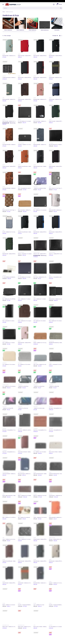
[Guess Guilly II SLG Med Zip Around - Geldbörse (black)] (40, 464)
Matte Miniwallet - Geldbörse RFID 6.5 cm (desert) (56, 561)
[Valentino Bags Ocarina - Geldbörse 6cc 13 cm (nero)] (25, 529)
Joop (50, 186)
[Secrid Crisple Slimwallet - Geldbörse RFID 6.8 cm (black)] (9, 573)
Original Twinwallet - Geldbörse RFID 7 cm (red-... (25, 55)
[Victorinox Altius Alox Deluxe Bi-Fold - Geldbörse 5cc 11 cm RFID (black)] (56, 134)
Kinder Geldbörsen (32, 30)
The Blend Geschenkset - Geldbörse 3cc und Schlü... (9, 77)
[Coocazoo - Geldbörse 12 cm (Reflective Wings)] (40, 178)
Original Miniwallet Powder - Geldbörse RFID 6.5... (40, 166)
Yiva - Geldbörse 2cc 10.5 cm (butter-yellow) (9, 364)
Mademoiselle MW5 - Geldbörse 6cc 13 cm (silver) (56, 210)
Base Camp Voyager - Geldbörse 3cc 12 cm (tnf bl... (40, 121)
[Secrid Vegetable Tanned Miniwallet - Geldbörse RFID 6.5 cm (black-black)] (25, 222)
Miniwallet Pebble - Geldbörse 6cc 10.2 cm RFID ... (9, 55)
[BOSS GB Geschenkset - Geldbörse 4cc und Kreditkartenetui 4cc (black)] (56, 289)
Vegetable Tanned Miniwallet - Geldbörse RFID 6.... (25, 166)
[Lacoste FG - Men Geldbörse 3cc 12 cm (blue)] (25, 267)
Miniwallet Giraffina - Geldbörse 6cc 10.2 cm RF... (40, 582)
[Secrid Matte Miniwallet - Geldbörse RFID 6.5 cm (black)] (56, 46)
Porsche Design (21, 252)
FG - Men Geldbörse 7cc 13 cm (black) (55, 626)
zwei (3, 97)
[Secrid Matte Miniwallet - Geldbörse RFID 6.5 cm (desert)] (56, 551)
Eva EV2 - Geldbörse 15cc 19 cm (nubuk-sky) (9, 231)
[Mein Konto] (53, 4)
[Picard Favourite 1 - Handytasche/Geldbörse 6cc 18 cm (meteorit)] (56, 595)
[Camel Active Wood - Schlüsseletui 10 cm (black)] (9, 311)
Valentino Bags (21, 537)
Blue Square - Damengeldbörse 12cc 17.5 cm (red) (56, 408)
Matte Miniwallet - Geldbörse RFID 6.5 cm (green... (9, 253)
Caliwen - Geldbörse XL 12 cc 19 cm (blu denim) (40, 517)
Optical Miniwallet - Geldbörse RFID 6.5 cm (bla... (40, 561)
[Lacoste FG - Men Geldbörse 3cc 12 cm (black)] (25, 111)
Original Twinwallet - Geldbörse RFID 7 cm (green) (56, 121)
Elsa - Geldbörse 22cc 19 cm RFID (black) (9, 298)
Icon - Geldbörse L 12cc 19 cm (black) (39, 451)
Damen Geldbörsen (8, 30)
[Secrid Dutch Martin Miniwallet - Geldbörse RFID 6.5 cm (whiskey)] (9, 178)
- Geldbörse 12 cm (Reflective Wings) (39, 188)
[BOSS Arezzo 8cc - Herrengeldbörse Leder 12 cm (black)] (56, 267)
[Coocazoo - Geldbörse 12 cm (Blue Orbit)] (56, 376)
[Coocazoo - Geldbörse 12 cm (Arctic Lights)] (40, 398)
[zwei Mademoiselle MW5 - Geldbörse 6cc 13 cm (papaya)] (56, 507)
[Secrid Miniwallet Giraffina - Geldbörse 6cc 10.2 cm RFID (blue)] (40, 573)
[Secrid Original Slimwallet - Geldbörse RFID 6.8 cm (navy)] (25, 551)
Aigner (34, 341)
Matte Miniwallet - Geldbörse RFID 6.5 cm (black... (40, 77)
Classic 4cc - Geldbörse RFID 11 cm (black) (56, 253)
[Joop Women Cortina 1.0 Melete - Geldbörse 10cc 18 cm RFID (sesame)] (40, 617)
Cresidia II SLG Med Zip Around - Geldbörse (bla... (56, 473)
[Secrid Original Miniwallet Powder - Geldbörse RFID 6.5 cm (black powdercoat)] (40, 156)
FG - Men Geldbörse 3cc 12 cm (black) (24, 121)
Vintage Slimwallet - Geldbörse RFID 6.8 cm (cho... (25, 99)
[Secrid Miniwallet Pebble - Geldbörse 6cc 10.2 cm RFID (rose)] (40, 89)
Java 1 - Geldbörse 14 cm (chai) (38, 604)
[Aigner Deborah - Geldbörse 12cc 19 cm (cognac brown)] (40, 333)
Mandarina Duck (5, 625)
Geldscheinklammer (45, 30)
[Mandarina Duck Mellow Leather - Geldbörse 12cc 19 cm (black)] (25, 617)
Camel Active (4, 319)
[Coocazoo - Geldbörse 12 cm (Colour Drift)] (9, 398)
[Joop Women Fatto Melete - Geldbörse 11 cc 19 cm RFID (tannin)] (25, 200)
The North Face (36, 119)
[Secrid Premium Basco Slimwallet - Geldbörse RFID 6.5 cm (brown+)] (25, 442)
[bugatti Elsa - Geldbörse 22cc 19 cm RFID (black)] (9, 289)
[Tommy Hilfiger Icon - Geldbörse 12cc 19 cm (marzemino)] (9, 376)
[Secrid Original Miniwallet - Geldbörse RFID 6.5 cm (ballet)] (25, 333)
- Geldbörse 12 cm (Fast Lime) (23, 408)
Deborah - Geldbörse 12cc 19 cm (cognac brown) (40, 342)
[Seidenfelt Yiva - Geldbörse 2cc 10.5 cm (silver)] (25, 354)
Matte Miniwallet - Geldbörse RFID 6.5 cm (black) (56, 55)
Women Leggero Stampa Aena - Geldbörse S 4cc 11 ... (9, 495)
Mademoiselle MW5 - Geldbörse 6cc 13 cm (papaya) (56, 517)
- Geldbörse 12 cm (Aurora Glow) (38, 386)
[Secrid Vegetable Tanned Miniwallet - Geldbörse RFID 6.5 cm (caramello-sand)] (25, 156)
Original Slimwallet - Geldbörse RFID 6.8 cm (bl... (56, 166)
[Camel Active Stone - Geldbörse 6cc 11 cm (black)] (9, 333)
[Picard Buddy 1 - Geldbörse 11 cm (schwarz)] (9, 595)
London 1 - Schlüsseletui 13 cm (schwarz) (56, 364)
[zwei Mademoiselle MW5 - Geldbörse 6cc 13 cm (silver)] (56, 200)
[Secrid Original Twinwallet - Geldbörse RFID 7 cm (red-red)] (25, 46)
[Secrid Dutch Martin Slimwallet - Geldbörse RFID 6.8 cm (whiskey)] (9, 134)
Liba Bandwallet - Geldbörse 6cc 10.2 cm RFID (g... (25, 582)
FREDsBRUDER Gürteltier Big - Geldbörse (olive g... (56, 342)
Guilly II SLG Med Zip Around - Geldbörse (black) (40, 473)
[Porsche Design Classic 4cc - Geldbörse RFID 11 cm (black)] (56, 244)
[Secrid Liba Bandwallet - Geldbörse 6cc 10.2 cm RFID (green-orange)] (25, 573)
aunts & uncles (5, 472)
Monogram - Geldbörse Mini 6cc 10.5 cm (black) (56, 539)
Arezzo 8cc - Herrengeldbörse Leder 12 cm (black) (56, 277)
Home (4, 11)
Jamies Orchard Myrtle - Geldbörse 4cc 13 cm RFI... (9, 473)
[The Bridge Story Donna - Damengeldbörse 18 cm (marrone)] (40, 420)
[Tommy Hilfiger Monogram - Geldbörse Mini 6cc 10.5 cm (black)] (56, 529)
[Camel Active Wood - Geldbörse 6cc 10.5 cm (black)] (56, 311)
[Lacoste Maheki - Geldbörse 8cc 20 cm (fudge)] (25, 485)
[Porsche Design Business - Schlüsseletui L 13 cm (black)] (25, 244)
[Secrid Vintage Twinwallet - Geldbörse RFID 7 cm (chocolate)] (9, 156)
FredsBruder (51, 341)
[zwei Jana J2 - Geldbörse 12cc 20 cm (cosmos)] (9, 529)
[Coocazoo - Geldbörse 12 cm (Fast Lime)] (25, 398)
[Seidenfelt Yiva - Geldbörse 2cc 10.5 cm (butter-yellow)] (9, 354)
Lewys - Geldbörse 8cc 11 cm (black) (39, 298)
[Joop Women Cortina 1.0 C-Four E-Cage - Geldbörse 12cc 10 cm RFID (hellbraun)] (9, 200)
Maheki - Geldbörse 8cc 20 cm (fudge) (24, 495)
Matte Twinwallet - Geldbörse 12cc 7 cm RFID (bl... (9, 121)
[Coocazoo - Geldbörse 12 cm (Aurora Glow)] (40, 376)
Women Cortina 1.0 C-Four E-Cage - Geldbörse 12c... (56, 188)
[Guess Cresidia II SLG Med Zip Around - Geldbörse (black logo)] (56, 464)
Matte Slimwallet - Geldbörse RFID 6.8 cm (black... (25, 77)
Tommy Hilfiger (36, 208)
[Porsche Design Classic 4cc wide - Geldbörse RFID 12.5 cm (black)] (40, 244)
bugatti (4, 297)
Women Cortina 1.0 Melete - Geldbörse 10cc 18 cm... (56, 451)
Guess (34, 472)
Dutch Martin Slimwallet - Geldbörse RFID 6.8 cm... (9, 144)
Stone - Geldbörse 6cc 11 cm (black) (8, 342)
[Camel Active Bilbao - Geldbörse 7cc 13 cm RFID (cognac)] (9, 507)
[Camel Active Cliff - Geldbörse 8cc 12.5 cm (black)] (40, 311)
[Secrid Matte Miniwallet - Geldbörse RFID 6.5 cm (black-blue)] (40, 222)
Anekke (19, 515)
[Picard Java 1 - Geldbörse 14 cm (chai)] (40, 595)
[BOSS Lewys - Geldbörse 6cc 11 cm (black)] (25, 289)
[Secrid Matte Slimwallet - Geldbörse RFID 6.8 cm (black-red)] (25, 67)
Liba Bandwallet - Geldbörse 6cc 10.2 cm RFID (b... (56, 77)
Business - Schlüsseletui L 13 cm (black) (24, 253)
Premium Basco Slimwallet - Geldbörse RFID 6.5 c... (25, 451)
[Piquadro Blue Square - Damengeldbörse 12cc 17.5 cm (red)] (56, 398)
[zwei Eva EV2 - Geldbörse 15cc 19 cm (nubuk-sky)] (9, 222)
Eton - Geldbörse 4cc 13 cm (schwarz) (39, 210)
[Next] (62, 24)
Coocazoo (35, 186)
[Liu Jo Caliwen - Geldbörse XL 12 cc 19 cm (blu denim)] (40, 507)
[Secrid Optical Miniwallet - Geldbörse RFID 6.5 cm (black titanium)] (40, 551)
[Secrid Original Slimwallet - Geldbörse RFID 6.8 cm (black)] (56, 156)
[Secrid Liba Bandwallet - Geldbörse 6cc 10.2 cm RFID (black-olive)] (56, 67)
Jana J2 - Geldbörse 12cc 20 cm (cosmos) (9, 539)
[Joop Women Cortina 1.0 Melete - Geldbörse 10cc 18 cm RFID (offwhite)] (56, 442)
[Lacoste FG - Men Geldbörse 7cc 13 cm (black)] (56, 617)
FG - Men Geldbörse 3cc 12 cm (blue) (24, 277)
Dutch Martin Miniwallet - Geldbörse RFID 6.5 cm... (9, 188)
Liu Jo (34, 515)
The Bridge (20, 428)
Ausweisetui (56, 30)
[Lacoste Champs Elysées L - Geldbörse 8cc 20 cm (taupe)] (56, 485)
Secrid (3, 54)
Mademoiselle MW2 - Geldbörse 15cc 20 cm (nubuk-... (40, 144)
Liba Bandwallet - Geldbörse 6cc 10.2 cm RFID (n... (56, 99)
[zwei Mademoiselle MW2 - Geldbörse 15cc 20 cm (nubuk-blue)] (40, 134)
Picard (50, 581)
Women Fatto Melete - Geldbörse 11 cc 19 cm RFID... (25, 210)
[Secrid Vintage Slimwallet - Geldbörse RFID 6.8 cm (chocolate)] (25, 89)
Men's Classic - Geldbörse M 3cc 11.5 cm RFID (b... (40, 277)
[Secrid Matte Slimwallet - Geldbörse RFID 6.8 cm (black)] (40, 46)
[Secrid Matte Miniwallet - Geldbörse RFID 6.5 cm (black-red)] (40, 67)
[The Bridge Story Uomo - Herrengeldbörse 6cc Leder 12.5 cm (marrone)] (9, 442)
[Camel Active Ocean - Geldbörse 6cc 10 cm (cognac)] (25, 311)
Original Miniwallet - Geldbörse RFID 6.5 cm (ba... (25, 342)
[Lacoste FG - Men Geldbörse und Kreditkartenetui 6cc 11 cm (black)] (9, 267)
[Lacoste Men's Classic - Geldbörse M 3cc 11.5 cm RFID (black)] (40, 267)
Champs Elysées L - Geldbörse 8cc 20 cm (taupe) (56, 495)
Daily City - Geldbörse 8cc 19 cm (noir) (39, 495)
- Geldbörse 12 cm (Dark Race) (23, 386)
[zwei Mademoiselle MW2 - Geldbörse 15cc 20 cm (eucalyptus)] (9, 89)
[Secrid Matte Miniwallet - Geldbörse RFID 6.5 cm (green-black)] (9, 244)
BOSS (19, 186)
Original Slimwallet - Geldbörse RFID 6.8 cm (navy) (25, 561)
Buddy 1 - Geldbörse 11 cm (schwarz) (8, 604)
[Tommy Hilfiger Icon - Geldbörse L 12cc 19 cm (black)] (40, 442)
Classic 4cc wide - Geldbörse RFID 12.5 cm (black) (40, 253)
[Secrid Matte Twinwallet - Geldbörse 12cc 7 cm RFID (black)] (9, 111)
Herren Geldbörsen (20, 30)
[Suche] (60, 8)
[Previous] (2, 24)
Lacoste (19, 119)
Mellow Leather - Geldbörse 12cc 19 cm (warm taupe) (9, 626)
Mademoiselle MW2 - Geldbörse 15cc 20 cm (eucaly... (9, 99)
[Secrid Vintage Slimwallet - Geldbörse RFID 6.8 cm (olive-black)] (40, 529)
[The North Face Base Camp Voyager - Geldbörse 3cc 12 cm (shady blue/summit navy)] (25, 464)
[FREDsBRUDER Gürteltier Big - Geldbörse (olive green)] (56, 333)
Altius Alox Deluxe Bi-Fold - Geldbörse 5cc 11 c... (56, 144)
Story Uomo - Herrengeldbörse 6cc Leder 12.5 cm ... (9, 451)
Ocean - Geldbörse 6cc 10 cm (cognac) (24, 320)
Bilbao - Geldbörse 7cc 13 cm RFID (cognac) (9, 517)
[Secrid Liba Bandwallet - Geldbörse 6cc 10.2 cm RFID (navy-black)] (56, 89)
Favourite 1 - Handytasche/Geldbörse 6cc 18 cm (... (25, 604)
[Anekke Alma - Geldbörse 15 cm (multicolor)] (25, 507)
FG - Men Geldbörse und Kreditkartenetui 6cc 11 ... (9, 277)
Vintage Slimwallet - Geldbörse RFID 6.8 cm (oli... (40, 539)
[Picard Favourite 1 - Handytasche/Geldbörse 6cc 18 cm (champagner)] (25, 595)
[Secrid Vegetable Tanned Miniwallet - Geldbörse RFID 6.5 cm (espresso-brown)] (9, 551)
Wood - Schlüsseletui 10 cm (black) (8, 320)
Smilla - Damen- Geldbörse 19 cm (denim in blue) (40, 364)
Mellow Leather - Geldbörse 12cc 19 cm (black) (25, 626)
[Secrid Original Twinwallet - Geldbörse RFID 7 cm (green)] (56, 111)
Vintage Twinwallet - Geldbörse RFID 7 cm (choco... (9, 166)
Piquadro (51, 406)
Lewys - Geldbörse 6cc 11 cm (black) (24, 298)
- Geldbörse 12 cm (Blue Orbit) (54, 386)
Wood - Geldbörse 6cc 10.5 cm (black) (55, 320)
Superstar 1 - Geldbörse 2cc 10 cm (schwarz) (56, 582)
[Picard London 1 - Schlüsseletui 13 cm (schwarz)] (56, 354)
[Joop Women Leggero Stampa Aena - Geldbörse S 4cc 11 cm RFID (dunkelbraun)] (9, 485)
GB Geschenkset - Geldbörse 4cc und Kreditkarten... (56, 298)
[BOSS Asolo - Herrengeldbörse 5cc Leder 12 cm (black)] (25, 178)
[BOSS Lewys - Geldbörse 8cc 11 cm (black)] (40, 289)
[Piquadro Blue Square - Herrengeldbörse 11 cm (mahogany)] (9, 420)
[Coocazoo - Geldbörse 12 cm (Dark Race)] (25, 376)
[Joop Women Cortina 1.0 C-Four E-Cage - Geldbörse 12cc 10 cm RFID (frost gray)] (56, 178)
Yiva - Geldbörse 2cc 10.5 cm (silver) (24, 364)
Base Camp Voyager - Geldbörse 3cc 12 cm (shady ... (25, 473)
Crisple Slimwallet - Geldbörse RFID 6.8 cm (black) (9, 582)
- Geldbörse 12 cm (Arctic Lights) (38, 408)
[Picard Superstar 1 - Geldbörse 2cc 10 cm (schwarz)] (56, 573)
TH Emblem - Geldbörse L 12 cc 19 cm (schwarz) (25, 144)
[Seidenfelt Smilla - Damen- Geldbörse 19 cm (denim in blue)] (40, 354)
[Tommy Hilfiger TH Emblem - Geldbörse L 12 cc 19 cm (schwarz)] (25, 134)
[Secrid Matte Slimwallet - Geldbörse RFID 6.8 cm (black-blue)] (56, 222)
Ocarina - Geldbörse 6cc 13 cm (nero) (24, 539)
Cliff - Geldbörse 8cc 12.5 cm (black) (39, 320)
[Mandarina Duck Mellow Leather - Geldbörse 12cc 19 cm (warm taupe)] (9, 617)
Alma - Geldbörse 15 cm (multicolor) (24, 517)
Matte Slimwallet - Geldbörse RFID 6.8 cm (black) (40, 55)
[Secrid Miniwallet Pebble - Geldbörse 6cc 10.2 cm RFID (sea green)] (9, 46)
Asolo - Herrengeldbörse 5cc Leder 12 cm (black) (25, 188)
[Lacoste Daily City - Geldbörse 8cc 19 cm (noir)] (40, 485)
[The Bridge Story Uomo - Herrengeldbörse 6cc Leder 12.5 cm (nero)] (56, 420)
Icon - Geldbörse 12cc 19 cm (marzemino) (9, 386)
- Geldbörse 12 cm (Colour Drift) (7, 408)
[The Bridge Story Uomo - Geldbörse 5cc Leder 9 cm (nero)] (25, 420)
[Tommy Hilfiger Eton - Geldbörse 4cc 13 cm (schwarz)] (40, 200)
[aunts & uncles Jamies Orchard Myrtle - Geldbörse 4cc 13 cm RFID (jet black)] (9, 464)
